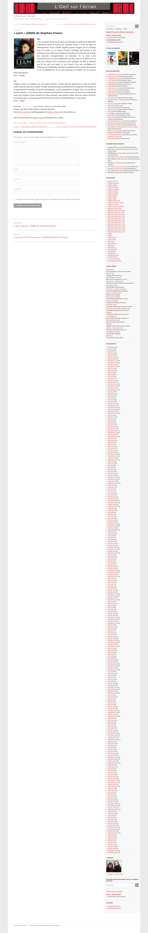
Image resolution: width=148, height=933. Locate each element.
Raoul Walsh (111, 247)
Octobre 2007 (112, 784)
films (15, 123)
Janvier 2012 (111, 685)
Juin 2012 (110, 675)
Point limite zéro (118, 163)
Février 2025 (111, 380)
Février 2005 (111, 846)
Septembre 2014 (112, 623)
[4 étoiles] (30, 106)
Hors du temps (112, 103)
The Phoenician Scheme (115, 121)
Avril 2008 (111, 772)
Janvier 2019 (111, 522)
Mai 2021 (110, 467)
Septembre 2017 (112, 553)
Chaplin (110, 235)
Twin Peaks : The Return (115, 125)
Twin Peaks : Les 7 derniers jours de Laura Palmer (123, 127)
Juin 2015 (110, 605)
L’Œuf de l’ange (112, 97)
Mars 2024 (111, 401)
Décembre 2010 (112, 710)
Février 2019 (111, 520)
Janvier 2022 (111, 452)
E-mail (17, 179)
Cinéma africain (112, 181)
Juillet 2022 (111, 440)
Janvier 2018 (111, 545)
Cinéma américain (113, 183)
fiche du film (24, 112)
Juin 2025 (110, 372)
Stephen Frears (53, 112)
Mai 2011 (110, 701)
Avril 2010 (111, 726)
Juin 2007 (111, 792)
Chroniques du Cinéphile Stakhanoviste (118, 308)
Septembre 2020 (113, 483)
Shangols (109, 312)
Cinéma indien (112, 196)
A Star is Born (112, 80)
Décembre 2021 (112, 454)
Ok (137, 26)
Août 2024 (111, 392)
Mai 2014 (110, 631)
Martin (110, 157)
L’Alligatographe (111, 316)
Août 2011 (110, 695)
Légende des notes (113, 255)
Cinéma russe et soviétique (116, 206)
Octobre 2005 (112, 831)
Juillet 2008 (111, 767)
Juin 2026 (111, 349)
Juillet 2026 (111, 347)
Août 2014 (111, 625)
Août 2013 (111, 648)
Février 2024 (111, 403)
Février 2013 (111, 660)
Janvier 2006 (112, 825)
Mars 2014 (111, 634)
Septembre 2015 (112, 599)
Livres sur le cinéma (114, 259)
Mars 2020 (111, 495)
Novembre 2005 (112, 829)
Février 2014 (111, 636)
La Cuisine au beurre (114, 78)
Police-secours (112, 90)
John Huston (111, 251)
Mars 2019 (111, 518)
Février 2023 (111, 427)
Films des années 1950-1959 (116, 220)
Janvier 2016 (111, 592)
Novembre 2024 (112, 386)
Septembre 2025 (113, 366)
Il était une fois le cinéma (114, 293)
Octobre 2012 (111, 668)
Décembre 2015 (112, 594)
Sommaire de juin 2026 (115, 136)
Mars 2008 (111, 774)
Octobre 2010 (112, 714)
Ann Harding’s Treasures (113, 277)
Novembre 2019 (112, 502)
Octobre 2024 (112, 388)
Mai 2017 (110, 561)
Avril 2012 (111, 679)
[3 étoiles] (28, 106)
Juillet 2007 (111, 790)
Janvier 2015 (111, 615)
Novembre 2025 (112, 362)
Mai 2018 (110, 537)
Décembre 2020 (112, 477)
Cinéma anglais (41, 123)
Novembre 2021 (112, 456)
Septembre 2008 (113, 763)
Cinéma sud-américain (115, 208)
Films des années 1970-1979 (116, 224)
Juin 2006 (111, 815)
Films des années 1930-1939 (116, 216)
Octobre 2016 (112, 574)
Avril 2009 (111, 749)
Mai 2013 (110, 654)
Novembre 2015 (112, 596)
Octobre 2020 (112, 481)
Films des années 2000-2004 (56, 123)
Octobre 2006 (112, 807)
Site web (17, 189)
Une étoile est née (113, 82)
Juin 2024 (111, 395)
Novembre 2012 (112, 666)
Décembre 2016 (112, 570)
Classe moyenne (112, 76)
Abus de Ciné (110, 273)
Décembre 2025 (112, 360)
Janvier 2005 (111, 848)
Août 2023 (111, 415)
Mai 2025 (110, 374)
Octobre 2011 (111, 691)
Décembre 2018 (112, 524)
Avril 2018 (111, 539)
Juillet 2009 (111, 743)
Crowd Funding (112, 257)
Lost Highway (112, 113)
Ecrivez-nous (119, 874)
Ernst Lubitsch (112, 243)
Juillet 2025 (111, 370)
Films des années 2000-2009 (116, 230)
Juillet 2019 (111, 510)
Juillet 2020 (111, 487)
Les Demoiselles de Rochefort (123, 149)
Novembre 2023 (112, 409)
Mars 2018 (111, 541)
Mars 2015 (111, 611)
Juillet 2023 (111, 417)
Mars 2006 (111, 821)
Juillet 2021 (111, 463)
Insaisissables (112, 84)
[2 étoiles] (25, 106)
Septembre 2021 (112, 460)
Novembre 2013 (112, 642)
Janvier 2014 (111, 638)
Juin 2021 (110, 465)
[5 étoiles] (32, 106)
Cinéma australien (113, 189)
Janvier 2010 (111, 732)
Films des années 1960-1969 (116, 222)
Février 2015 (111, 613)
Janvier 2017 (111, 568)
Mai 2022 (110, 444)
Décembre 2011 (112, 687)
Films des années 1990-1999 (116, 228)
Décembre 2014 (112, 617)
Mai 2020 (110, 491)
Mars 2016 (111, 588)
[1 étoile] (23, 106)
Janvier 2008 (112, 778)
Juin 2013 (110, 652)
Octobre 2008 (112, 761)
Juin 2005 (111, 839)
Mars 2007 (111, 798)
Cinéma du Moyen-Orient (115, 202)
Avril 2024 (111, 399)
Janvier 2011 (111, 708)
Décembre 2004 (112, 850)
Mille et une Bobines (112, 300)
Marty (109, 111)
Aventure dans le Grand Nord (116, 99)
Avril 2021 (111, 469)
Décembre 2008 (112, 757)
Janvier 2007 (111, 802)
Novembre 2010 (112, 712)
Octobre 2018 (112, 528)
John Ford (111, 245)
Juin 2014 (110, 629)
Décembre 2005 (112, 827)
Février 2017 (111, 566)
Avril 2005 (111, 842)
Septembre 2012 (112, 669)
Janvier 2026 (111, 359)
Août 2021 (111, 462)
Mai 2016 (110, 584)
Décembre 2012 (112, 664)
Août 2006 (111, 811)
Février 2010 (111, 730)
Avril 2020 (111, 493)
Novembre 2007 (112, 782)
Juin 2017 (110, 559)
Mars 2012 (111, 681)
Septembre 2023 (113, 413)
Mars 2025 (111, 378)
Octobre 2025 (112, 364)
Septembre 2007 (113, 786)
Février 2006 (112, 823)
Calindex (108, 324)
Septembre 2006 (113, 809)
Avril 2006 (111, 819)
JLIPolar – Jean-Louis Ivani (114, 328)
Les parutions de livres (115, 261)
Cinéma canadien (113, 191)
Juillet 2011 (111, 697)
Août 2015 (111, 601)
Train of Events (112, 117)
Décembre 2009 (112, 734)
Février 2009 (112, 753)
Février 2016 (111, 590)
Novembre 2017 (112, 549)
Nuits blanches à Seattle (115, 74)
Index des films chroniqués (114, 891)
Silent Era (109, 335)
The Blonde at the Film (113, 332)
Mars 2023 (111, 425)
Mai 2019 (110, 514)
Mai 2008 (110, 770)
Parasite (119, 147)
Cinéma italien (112, 198)
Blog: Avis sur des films (113, 297)
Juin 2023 (110, 419)
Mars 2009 (111, 751)
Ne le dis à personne (121, 159)
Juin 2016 (110, 582)
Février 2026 (111, 357)
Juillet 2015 (111, 603)
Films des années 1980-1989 (116, 226)
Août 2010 (111, 718)
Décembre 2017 (112, 547)
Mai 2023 (110, 421)
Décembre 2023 (112, 407)
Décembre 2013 (112, 640)
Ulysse (110, 86)
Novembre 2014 (112, 619)
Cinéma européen (113, 193)
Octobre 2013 (111, 644)
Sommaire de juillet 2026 (115, 105)
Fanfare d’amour (113, 109)
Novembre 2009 (112, 736)
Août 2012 (111, 671)
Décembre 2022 (112, 430)
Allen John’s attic (111, 304)
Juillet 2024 (111, 394)
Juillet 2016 (111, 580)
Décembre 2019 (112, 500)
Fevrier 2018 (111, 543)
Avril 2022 (111, 446)
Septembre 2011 (112, 693)
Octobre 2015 (111, 598)
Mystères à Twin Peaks (115, 130)
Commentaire (20, 142)
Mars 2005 (111, 844)
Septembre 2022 (113, 436)
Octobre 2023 (112, 411)
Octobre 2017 (111, 551)
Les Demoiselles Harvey (115, 134)
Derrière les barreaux (114, 123)
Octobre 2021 (111, 458)
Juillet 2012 (111, 673)
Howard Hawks (112, 249)
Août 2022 (111, 438)
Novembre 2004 (112, 852)
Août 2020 (111, 485)
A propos (110, 874)
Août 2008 (111, 765)
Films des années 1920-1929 (116, 214)
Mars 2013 (111, 658)
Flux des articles (114, 906)
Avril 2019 (111, 516)
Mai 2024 (110, 397)
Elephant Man (112, 132)
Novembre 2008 (112, 759)
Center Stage (111, 138)
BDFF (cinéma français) (113, 320)
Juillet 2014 (111, 627)
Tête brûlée (111, 107)
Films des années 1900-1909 (116, 210)
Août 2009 (111, 741)
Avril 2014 (111, 633)
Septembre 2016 (112, 576)
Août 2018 (111, 531)
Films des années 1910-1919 (116, 212)
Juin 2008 (111, 769)
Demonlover (111, 115)
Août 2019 (111, 508)
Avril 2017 (111, 563)
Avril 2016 (111, 586)
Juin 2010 (110, 722)
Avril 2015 (111, 609)
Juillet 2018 (111, 533)
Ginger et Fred (119, 170)
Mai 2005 (110, 840)
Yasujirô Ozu (111, 253)
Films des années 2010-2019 (116, 231)
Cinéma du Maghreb (114, 200)
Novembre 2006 (112, 805)
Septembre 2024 (113, 390)
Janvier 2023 (111, 428)
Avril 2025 (111, 376)
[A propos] (123, 866)
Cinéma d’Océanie (113, 204)
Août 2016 (111, 578)
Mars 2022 (111, 448)
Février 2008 (112, 776)
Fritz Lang (111, 241)
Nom (16, 169)
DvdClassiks (109, 269)
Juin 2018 (110, 535)
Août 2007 (111, 788)
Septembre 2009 (113, 739)
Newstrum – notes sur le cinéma (116, 289)
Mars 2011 (111, 704)
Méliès (110, 233)
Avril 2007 (111, 796)
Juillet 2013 (111, 650)
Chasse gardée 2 (112, 94)
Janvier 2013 (111, 662)
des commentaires (114, 908)
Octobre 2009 (112, 737)
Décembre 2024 (112, 384)
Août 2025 (111, 368)
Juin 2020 (111, 489)
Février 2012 (111, 683)
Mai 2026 (110, 351)
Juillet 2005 (111, 837)
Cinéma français (113, 195)
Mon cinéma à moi (111, 285)
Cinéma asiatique (113, 187)
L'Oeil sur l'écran (25, 16)
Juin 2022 (110, 442)
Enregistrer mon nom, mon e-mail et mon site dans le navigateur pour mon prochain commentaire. (48, 199)
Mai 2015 (110, 607)
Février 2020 (111, 497)
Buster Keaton (112, 237)
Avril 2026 (111, 353)
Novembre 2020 (112, 479)
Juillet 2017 (111, 557)
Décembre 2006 (112, 804)
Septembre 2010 (112, 716)
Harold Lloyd (111, 239)
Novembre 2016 (112, 572)
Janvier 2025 (111, 382)
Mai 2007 (110, 794)
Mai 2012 (110, 677)
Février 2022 (111, 450)
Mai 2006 (110, 817)
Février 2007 (111, 800)
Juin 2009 (111, 745)
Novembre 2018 (112, 526)
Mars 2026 (111, 355)
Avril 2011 (110, 702)
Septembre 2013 (112, 646)
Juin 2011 (110, 699)
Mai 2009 (110, 747)
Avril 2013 (111, 656)
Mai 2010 (110, 724)
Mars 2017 (111, 565)
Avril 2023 (111, 423)
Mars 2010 (111, 728)
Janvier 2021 (111, 475)
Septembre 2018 (112, 530)
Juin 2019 (110, 512)
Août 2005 (111, 835)
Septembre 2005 (113, 833)
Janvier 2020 (111, 498)
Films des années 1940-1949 (116, 218)
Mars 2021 (111, 471)
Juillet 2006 (111, 813)
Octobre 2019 (112, 504)
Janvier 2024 (111, 405)
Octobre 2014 (112, 621)
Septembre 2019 (112, 506)
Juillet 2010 (111, 720)
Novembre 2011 (112, 689)
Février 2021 (111, 473)
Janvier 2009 (112, 755)
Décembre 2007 (112, 780)
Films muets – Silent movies (114, 281)
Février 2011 (111, 706)
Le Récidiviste (112, 92)
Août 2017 (111, 555)
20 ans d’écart (119, 166)
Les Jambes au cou (113, 88)
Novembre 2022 (112, 432)
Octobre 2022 (112, 434)
